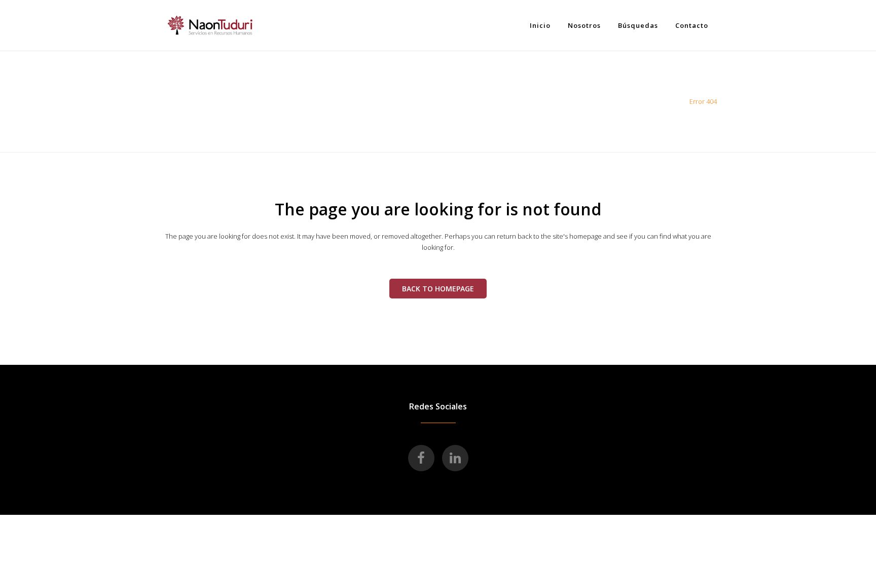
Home (673, 101)
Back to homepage (438, 288)
